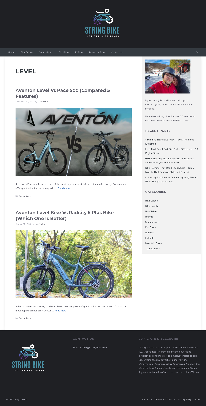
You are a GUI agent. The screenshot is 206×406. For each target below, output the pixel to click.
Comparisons (46, 52)
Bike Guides (27, 52)
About (197, 399)
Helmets (149, 237)
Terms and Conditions (165, 399)
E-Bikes (79, 52)
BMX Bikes (151, 211)
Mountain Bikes (97, 52)
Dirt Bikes (64, 52)
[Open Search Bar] (197, 52)
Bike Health (151, 205)
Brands (149, 216)
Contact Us (117, 52)
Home (11, 52)
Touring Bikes (152, 248)
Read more (64, 188)
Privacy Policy (184, 399)
